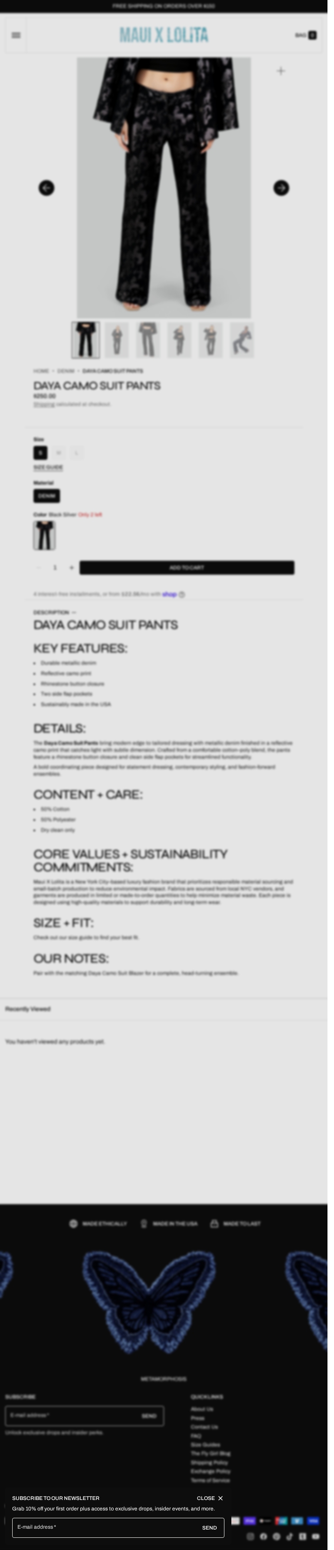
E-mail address (35, 1527)
